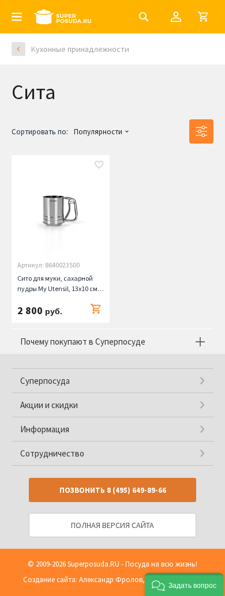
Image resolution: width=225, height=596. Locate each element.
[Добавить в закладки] (99, 166)
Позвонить (112, 490)
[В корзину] (96, 309)
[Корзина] (203, 16)
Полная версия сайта (112, 525)
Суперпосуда (45, 380)
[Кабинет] (176, 16)
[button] (184, 584)
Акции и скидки (49, 404)
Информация (44, 429)
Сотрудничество (52, 453)
